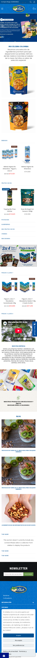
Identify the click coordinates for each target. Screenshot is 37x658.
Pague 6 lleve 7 (7, 273)
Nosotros (6, 595)
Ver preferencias (18, 645)
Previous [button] (2, 26)
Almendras (6, 224)
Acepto (18, 635)
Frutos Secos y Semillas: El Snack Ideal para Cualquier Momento (18, 451)
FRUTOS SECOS (7, 183)
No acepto (18, 640)
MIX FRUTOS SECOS (8, 229)
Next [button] (34, 26)
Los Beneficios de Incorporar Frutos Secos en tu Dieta (18, 525)
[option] (18, 27)
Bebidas (5, 140)
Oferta (14, 146)
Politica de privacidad (10, 651)
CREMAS (4, 234)
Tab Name (5, 534)
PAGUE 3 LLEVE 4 (7, 314)
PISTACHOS (5, 220)
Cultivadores (7, 598)
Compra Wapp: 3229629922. (10, 2)
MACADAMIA (6, 238)
